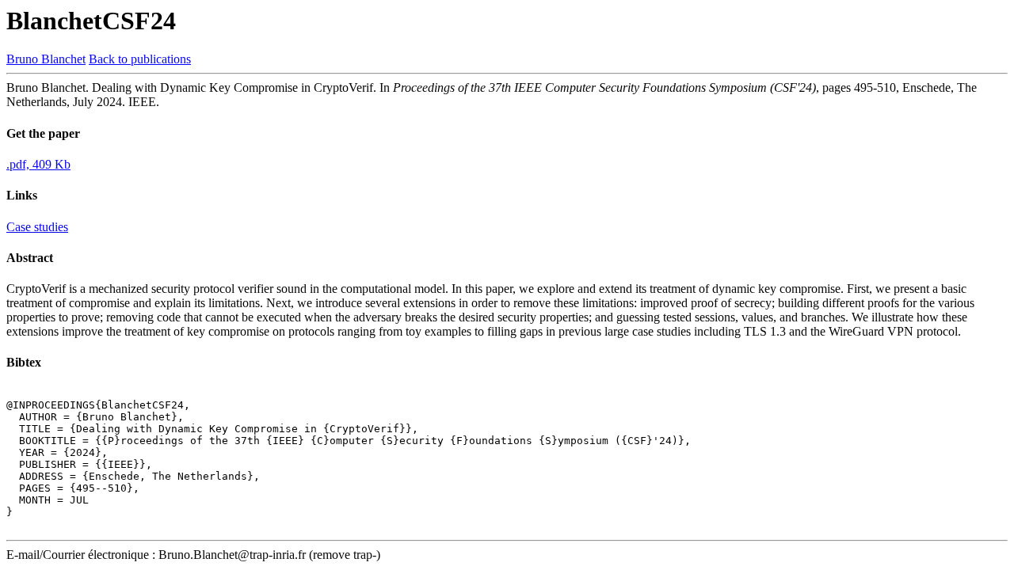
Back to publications (140, 59)
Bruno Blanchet (46, 59)
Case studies (37, 227)
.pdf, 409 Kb (38, 164)
